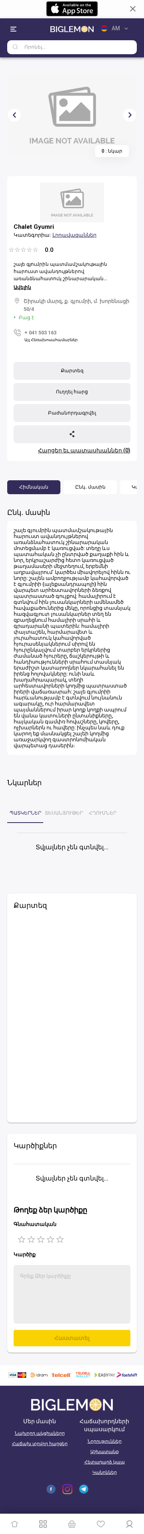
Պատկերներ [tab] (25, 813)
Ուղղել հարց (72, 392)
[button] (33, 487)
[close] (133, 9)
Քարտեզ (72, 370)
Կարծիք (25, 1254)
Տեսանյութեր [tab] (64, 813)
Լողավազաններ (74, 235)
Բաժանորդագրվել (72, 413)
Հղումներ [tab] (102, 813)
